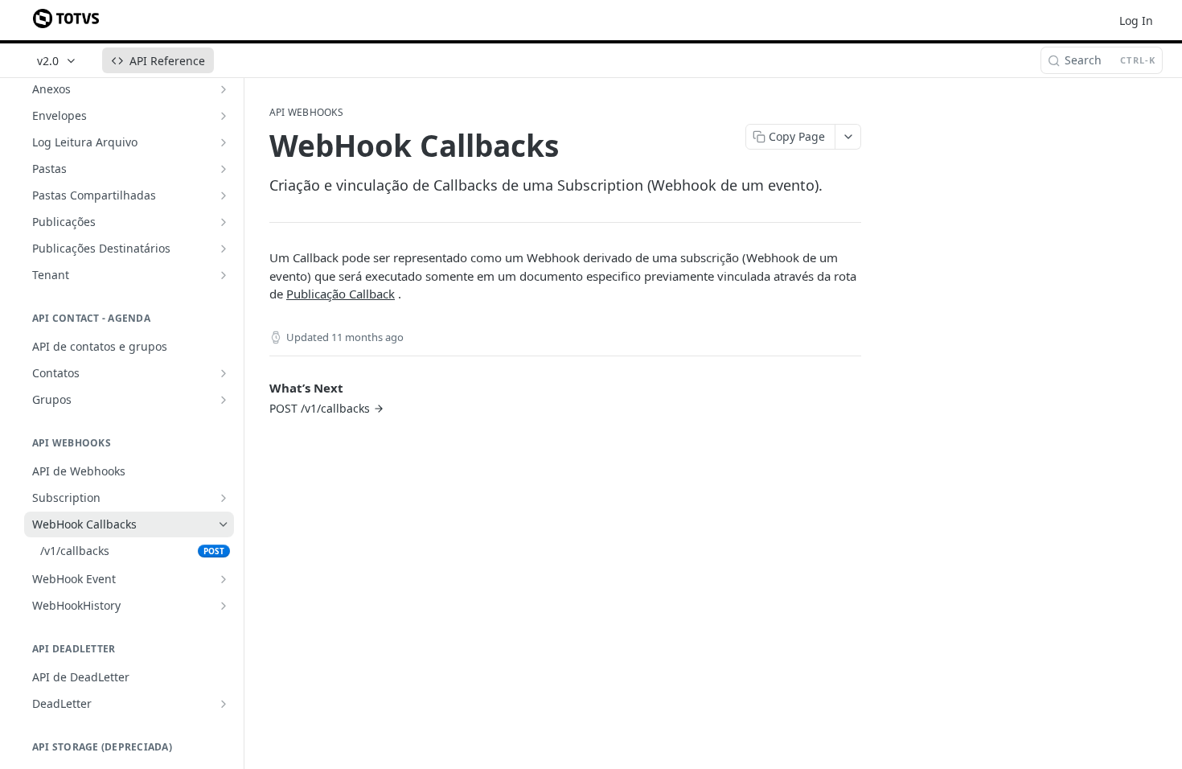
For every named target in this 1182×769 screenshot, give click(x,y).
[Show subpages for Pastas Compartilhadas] (223, 195)
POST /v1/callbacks (319, 408)
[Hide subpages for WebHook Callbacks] (223, 524)
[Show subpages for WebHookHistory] (223, 605)
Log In (1136, 20)
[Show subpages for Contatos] (223, 373)
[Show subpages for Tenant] (223, 275)
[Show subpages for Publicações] (223, 222)
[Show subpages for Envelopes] (223, 115)
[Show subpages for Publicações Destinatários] (223, 248)
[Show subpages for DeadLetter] (223, 703)
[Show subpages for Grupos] (223, 399)
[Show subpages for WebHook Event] (223, 579)
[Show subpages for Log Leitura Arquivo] (223, 142)
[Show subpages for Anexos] (223, 89)
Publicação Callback (340, 294)
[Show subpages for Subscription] (223, 497)
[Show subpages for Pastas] (223, 168)
